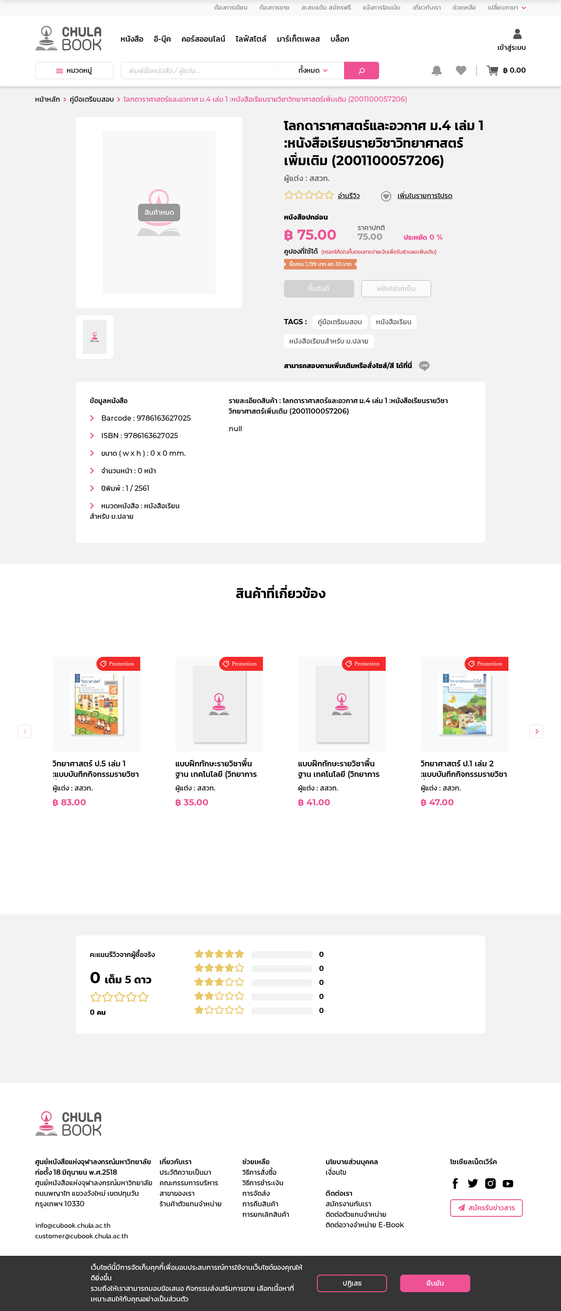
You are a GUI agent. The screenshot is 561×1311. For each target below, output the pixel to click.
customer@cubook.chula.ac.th (81, 1235)
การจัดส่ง (256, 1193)
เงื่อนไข (336, 1172)
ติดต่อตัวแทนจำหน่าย (356, 1214)
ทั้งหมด (309, 70)
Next (536, 731)
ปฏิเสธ (352, 1283)
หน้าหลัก (47, 99)
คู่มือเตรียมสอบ (340, 322)
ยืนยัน (435, 1283)
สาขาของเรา (177, 1193)
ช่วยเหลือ (256, 1162)
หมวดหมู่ (79, 70)
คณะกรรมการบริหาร (189, 1183)
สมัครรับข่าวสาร (492, 1208)
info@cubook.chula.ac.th (72, 1225)
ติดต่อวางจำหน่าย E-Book (365, 1225)
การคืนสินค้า (260, 1204)
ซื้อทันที (319, 288)
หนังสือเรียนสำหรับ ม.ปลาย (329, 341)
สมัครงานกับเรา (348, 1204)
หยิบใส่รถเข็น (396, 288)
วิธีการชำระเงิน (263, 1183)
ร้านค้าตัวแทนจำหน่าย (191, 1204)
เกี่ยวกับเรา (176, 1162)
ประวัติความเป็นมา (185, 1172)
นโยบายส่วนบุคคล (352, 1162)
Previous (25, 731)
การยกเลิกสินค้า (265, 1214)
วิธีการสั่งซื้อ (259, 1172)
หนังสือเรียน (394, 322)
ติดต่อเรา (339, 1193)
